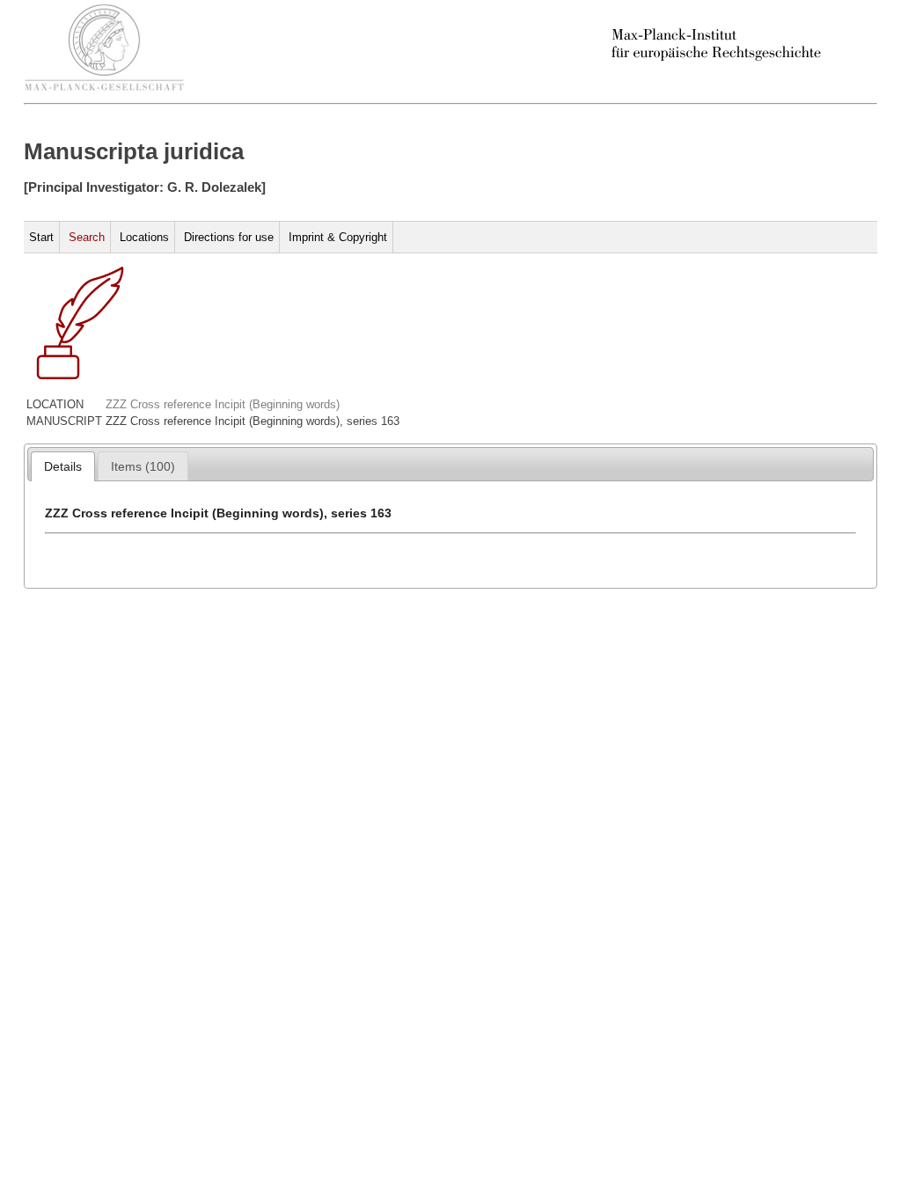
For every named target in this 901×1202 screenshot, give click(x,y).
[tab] (63, 466)
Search (87, 237)
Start (41, 237)
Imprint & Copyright (338, 237)
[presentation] (63, 466)
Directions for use (229, 237)
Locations (144, 237)
